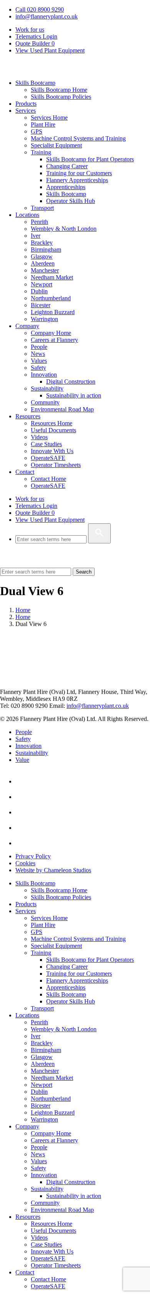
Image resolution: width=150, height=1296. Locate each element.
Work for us (29, 29)
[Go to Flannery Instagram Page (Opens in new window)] (22, 843)
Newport (41, 284)
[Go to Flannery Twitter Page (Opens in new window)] (22, 827)
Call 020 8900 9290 (39, 9)
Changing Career (67, 166)
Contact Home (48, 478)
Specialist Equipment (56, 145)
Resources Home (51, 423)
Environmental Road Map (62, 409)
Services (25, 110)
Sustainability (47, 388)
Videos (39, 437)
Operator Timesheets (56, 465)
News (38, 353)
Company (27, 326)
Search (84, 572)
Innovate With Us (52, 451)
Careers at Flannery (54, 340)
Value (22, 759)
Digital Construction (70, 381)
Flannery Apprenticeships (77, 180)
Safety (38, 367)
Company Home (51, 333)
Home (22, 610)
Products (26, 103)
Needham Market (52, 277)
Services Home (49, 117)
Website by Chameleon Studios (53, 870)
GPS (36, 131)
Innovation (44, 374)
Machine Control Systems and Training (78, 138)
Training (41, 152)
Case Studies (46, 444)
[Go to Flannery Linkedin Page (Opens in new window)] (22, 781)
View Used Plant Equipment (50, 50)
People (39, 346)
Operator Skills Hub (70, 201)
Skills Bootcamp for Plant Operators (90, 159)
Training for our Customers (79, 173)
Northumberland (51, 298)
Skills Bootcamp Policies (61, 96)
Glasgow (42, 256)
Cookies (25, 863)
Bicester (40, 305)
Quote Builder (35, 512)
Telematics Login (36, 36)
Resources (27, 416)
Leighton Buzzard (53, 312)
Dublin (39, 291)
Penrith (39, 221)
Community (45, 402)
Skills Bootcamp (35, 83)
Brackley (42, 242)
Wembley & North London (64, 228)
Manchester (45, 270)
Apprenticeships (65, 187)
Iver (35, 235)
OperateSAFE (48, 458)
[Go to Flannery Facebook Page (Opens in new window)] (22, 812)
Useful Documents (53, 430)
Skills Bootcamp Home (59, 89)
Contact (24, 472)
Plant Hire (43, 124)
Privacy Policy (33, 856)
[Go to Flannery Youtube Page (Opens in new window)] (22, 797)
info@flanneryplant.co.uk (46, 16)
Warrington (44, 319)
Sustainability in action (73, 395)
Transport (42, 208)
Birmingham (46, 249)
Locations (27, 214)
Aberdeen (43, 263)
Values (39, 360)
